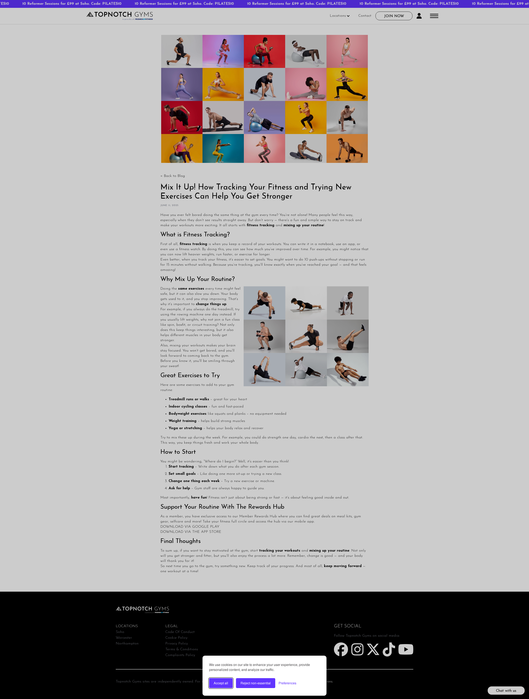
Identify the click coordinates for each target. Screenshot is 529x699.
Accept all (221, 683)
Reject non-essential (256, 683)
